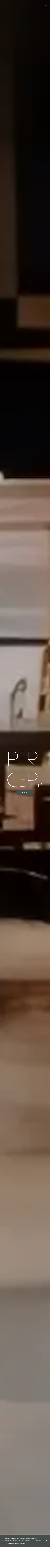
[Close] (47, 1541)
